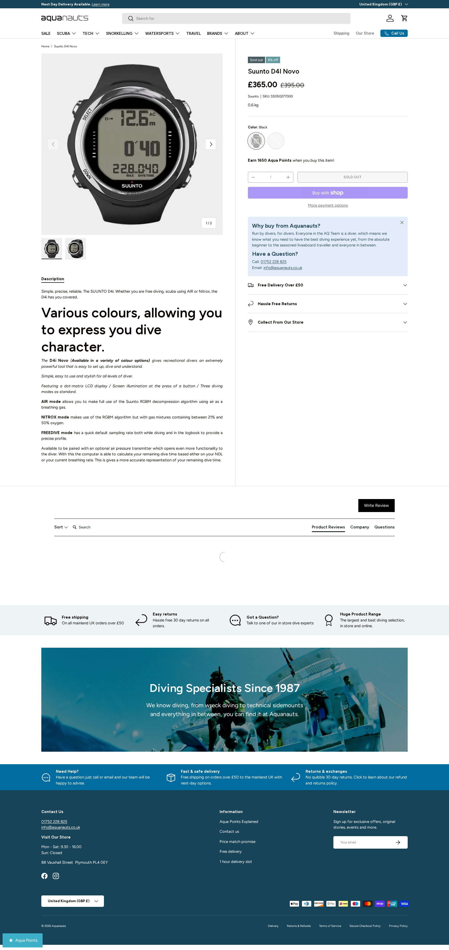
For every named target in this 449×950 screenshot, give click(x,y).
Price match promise (237, 841)
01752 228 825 (274, 261)
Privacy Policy (398, 926)
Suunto (253, 96)
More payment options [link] (328, 205)
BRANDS (214, 33)
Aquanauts (59, 926)
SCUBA (63, 33)
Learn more (93, 4)
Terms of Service (330, 926)
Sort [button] (59, 527)
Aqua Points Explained (239, 821)
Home (45, 46)
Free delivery (231, 851)
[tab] (52, 278)
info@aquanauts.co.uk (282, 267)
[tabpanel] (132, 376)
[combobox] (236, 18)
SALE (46, 33)
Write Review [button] (376, 505)
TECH (88, 33)
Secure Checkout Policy (365, 926)
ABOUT (241, 33)
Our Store (365, 33)
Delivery (273, 926)
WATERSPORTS (159, 33)
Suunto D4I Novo (65, 46)
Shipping (341, 33)
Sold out (352, 177)
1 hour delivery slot (236, 861)
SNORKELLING (119, 33)
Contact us (229, 831)
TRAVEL (193, 33)
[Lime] (276, 141)
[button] (404, 18)
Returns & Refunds (299, 926)
